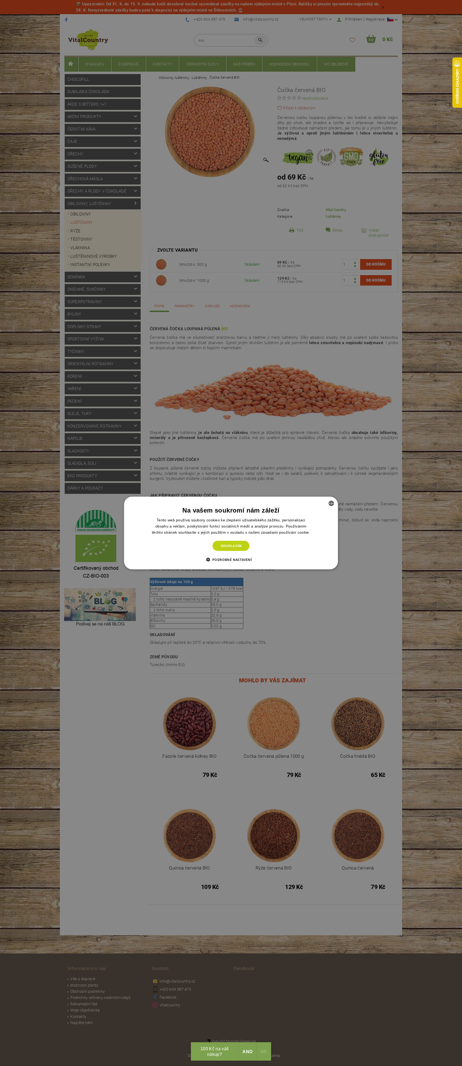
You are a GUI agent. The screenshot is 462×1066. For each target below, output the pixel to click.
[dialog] (231, 533)
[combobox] (331, 503)
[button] (231, 559)
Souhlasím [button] (231, 546)
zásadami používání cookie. (285, 532)
